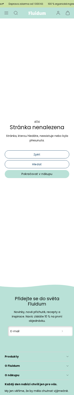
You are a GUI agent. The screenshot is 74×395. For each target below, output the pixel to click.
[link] (58, 13)
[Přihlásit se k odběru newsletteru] (62, 331)
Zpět (37, 154)
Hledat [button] (37, 164)
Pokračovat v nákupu (37, 174)
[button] (6, 13)
